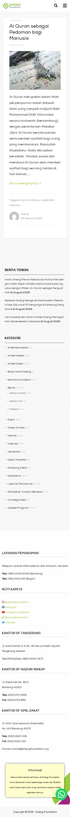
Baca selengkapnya (25, 183)
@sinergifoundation (16, 602)
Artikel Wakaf (16, 355)
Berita (11, 387)
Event (11, 419)
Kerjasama (14, 475)
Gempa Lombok (18, 393)
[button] (64, 6)
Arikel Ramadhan (18, 347)
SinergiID (10, 607)
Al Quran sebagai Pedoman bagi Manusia (29, 32)
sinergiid (9, 622)
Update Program (18, 507)
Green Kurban (16, 427)
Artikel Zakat (15, 363)
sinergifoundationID (17, 612)
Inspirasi (15, 20)
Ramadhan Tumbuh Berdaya (25, 491)
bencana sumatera (19, 379)
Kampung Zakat (17, 467)
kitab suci (35, 200)
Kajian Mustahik (17, 459)
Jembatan (14, 451)
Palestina (14, 409)
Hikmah (12, 435)
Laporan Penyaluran (20, 483)
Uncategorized (17, 499)
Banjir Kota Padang (19, 371)
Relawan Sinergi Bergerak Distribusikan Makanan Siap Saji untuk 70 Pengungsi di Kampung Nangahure (34, 304)
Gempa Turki (16, 401)
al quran (24, 200)
